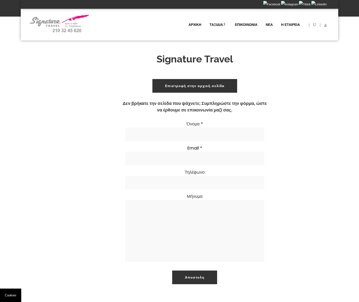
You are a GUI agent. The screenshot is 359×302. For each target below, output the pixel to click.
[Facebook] (272, 4)
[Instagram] (290, 4)
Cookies (10, 295)
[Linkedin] (319, 4)
